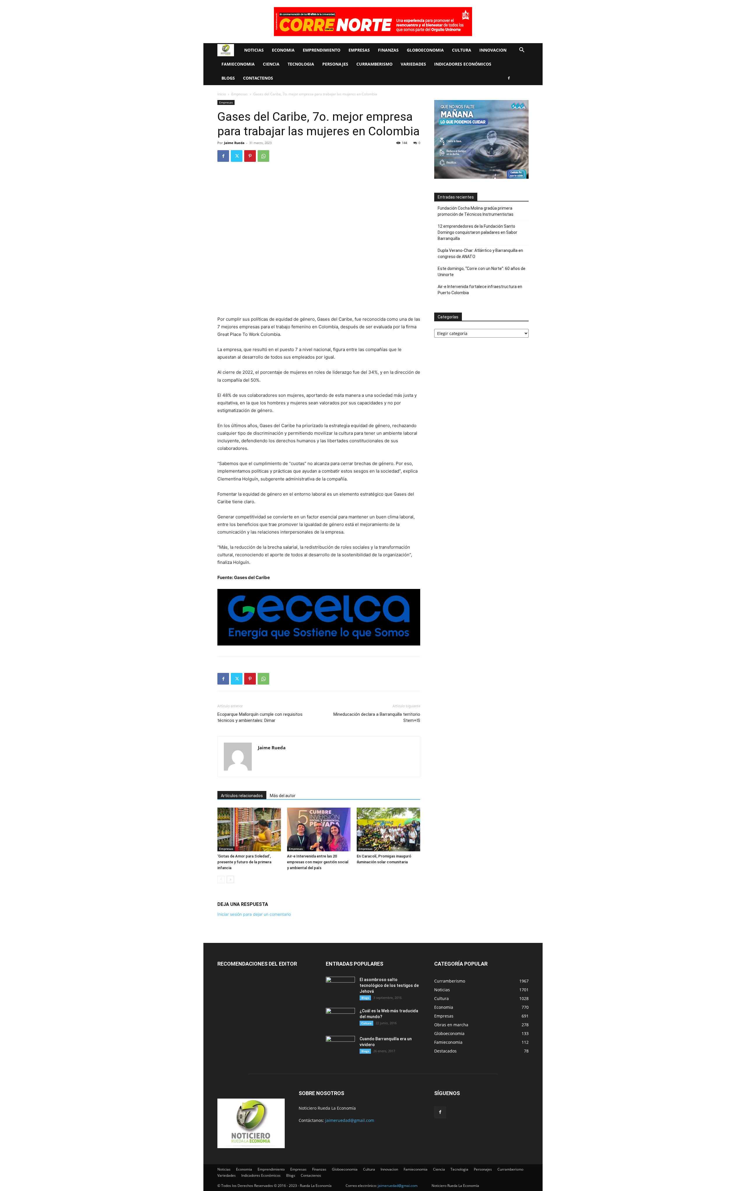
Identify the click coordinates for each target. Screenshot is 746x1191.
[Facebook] (508, 78)
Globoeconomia (425, 50)
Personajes (335, 64)
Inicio (221, 94)
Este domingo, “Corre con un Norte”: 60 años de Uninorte (481, 271)
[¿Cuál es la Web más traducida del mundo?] (340, 1018)
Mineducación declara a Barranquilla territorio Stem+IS (376, 717)
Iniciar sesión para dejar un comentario (254, 914)
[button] (522, 50)
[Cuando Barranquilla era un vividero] (340, 1046)
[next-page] (230, 879)
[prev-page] (221, 879)
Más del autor (282, 795)
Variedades (413, 64)
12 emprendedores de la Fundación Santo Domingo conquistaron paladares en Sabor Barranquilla (477, 232)
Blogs (228, 78)
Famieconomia (238, 64)
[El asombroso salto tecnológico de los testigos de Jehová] (340, 987)
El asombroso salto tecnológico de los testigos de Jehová (389, 985)
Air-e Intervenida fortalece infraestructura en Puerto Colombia (480, 289)
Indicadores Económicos (462, 64)
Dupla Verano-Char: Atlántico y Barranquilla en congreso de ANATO (480, 253)
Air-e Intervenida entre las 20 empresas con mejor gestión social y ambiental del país (317, 862)
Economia (283, 50)
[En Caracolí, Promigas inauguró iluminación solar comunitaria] (388, 829)
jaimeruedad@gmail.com (349, 1120)
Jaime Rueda (234, 143)
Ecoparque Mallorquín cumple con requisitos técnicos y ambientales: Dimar (259, 717)
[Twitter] (236, 156)
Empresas (359, 50)
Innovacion (492, 50)
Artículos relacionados (242, 795)
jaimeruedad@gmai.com (398, 1185)
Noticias (254, 50)
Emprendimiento (321, 50)
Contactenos (258, 78)
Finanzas (388, 50)
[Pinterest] (250, 156)
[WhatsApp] (263, 156)
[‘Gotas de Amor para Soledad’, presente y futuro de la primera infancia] (249, 829)
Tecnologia (301, 64)
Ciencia (271, 64)
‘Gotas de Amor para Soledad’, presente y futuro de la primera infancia (244, 862)
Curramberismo (374, 64)
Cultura (461, 50)
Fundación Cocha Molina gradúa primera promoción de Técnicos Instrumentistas (475, 211)
